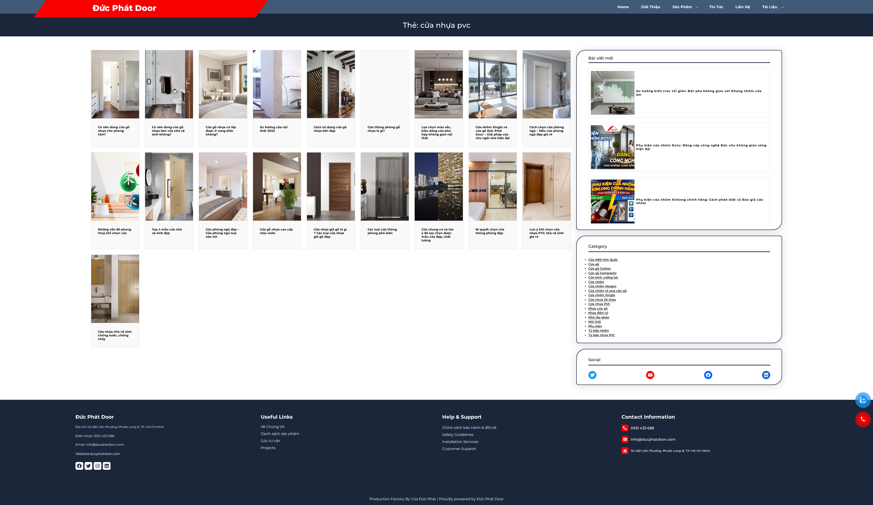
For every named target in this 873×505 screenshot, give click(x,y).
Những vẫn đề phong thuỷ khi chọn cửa (114, 231)
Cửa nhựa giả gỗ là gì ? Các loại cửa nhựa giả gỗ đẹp (330, 233)
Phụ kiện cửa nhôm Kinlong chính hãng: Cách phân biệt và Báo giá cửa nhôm (699, 201)
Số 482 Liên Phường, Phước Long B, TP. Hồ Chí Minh (670, 450)
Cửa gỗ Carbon (599, 268)
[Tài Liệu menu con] (784, 7)
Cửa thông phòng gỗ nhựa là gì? (384, 128)
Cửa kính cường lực (603, 277)
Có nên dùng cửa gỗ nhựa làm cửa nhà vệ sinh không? (168, 130)
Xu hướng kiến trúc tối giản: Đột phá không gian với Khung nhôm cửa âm (699, 92)
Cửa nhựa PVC (599, 304)
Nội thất (594, 321)
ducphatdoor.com (105, 454)
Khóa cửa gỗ (597, 308)
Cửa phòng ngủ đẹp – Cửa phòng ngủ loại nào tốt (222, 233)
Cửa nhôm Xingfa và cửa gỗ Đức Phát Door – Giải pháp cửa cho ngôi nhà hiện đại (493, 132)
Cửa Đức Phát (423, 499)
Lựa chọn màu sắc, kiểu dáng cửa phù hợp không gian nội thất (436, 132)
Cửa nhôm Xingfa (601, 295)
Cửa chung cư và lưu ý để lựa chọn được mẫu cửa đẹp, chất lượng (437, 235)
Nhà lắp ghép (598, 317)
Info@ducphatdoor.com (653, 439)
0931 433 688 (642, 428)
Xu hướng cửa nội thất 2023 (274, 128)
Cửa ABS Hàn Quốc (603, 259)
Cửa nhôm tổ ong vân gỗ (607, 290)
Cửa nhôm (596, 282)
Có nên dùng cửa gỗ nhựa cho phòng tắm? (114, 130)
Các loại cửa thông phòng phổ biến (382, 231)
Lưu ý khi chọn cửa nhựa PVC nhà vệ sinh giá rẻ (546, 233)
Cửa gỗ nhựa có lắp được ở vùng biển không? (221, 130)
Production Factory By (389, 499)
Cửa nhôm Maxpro (602, 286)
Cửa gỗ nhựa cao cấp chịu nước (276, 231)
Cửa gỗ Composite (602, 273)
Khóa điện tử (598, 313)
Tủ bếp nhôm (598, 330)
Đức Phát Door (124, 8)
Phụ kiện (595, 326)
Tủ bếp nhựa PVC (601, 335)
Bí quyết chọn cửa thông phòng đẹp (490, 231)
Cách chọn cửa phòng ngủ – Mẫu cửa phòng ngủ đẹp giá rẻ (546, 130)
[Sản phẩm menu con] (698, 7)
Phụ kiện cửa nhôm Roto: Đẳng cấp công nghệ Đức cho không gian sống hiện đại (701, 147)
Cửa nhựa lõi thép (602, 299)
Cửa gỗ (593, 264)
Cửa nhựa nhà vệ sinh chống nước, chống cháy (115, 335)
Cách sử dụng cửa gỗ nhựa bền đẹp (330, 128)
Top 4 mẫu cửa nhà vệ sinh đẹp (167, 231)
